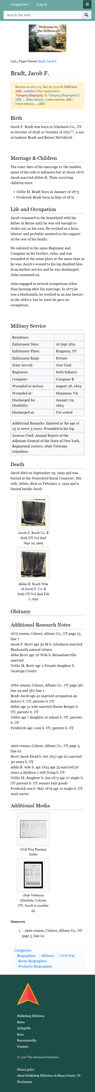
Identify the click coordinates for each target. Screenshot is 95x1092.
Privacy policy (25, 1069)
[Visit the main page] (47, 38)
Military (47, 956)
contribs (29, 91)
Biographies (26, 956)
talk (18, 91)
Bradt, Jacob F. (47, 61)
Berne (21, 1022)
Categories (18, 4)
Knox (20, 1034)
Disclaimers (24, 1082)
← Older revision (33, 99)
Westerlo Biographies (35, 966)
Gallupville (24, 1028)
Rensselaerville (26, 1040)
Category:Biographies (63, 95)
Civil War (67, 956)
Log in (42, 4)
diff (18, 99)
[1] (72, 131)
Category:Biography (29, 95)
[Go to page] (86, 15)
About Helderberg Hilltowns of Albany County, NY (49, 1075)
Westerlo (22, 1046)
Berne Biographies (32, 961)
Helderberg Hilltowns (31, 1016)
